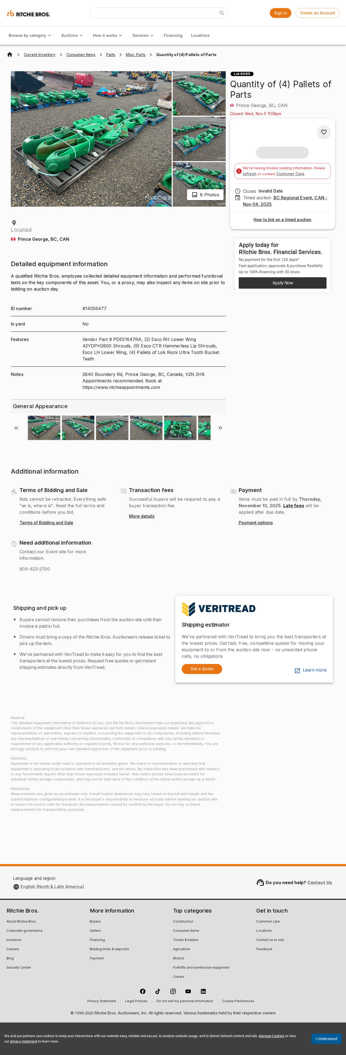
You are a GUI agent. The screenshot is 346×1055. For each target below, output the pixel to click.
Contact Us (319, 882)
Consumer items (186, 931)
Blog (10, 958)
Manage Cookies (271, 1036)
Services (140, 35)
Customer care (268, 921)
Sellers (95, 931)
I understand (326, 1039)
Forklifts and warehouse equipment (201, 967)
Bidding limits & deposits (109, 949)
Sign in (280, 13)
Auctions (69, 35)
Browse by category (27, 35)
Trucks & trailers (185, 940)
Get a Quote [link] (202, 668)
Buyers (95, 921)
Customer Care (290, 173)
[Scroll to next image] (220, 428)
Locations (200, 35)
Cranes (178, 977)
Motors (178, 958)
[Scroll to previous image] (16, 428)
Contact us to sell (270, 940)
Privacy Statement (101, 1001)
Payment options (256, 523)
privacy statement (23, 1041)
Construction (183, 921)
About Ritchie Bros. (21, 921)
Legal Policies (136, 1001)
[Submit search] (222, 13)
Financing (173, 35)
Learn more (315, 670)
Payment (97, 958)
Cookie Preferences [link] (238, 1001)
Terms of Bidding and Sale (46, 523)
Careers (12, 949)
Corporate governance (24, 931)
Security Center (18, 967)
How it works (105, 35)
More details (141, 516)
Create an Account (317, 13)
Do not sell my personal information (185, 1001)
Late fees (293, 505)
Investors (13, 940)
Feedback (264, 949)
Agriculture (181, 949)
